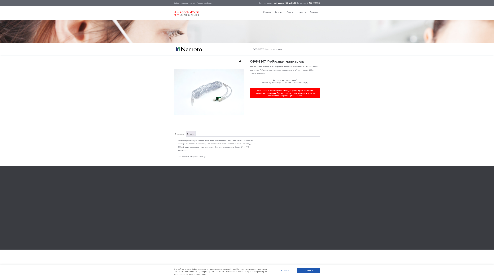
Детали (190, 134)
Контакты (314, 12)
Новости (302, 12)
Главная (267, 12)
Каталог (279, 12)
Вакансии (291, 200)
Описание (179, 134)
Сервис (290, 12)
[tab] (179, 134)
